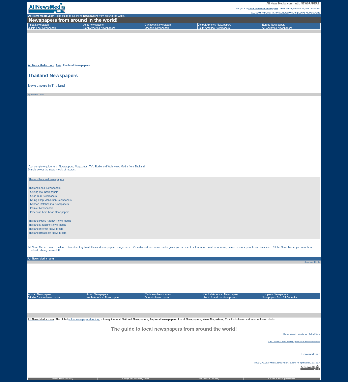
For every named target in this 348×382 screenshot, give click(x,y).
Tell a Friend (314, 334)
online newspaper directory (83, 319)
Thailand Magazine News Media (47, 224)
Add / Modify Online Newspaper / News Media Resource (294, 341)
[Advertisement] (175, 49)
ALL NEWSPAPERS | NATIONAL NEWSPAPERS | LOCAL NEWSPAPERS (285, 13)
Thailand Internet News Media (46, 228)
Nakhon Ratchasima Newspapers (49, 204)
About (293, 334)
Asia (58, 65)
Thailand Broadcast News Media (47, 232)
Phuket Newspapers (42, 208)
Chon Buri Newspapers (43, 195)
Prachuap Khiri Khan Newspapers (49, 212)
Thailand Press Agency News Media (50, 220)
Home (286, 334)
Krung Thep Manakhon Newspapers (51, 199)
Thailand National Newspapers (46, 179)
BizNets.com (290, 363)
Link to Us (302, 334)
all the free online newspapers (263, 8)
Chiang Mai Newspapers (44, 191)
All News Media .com (41, 65)
